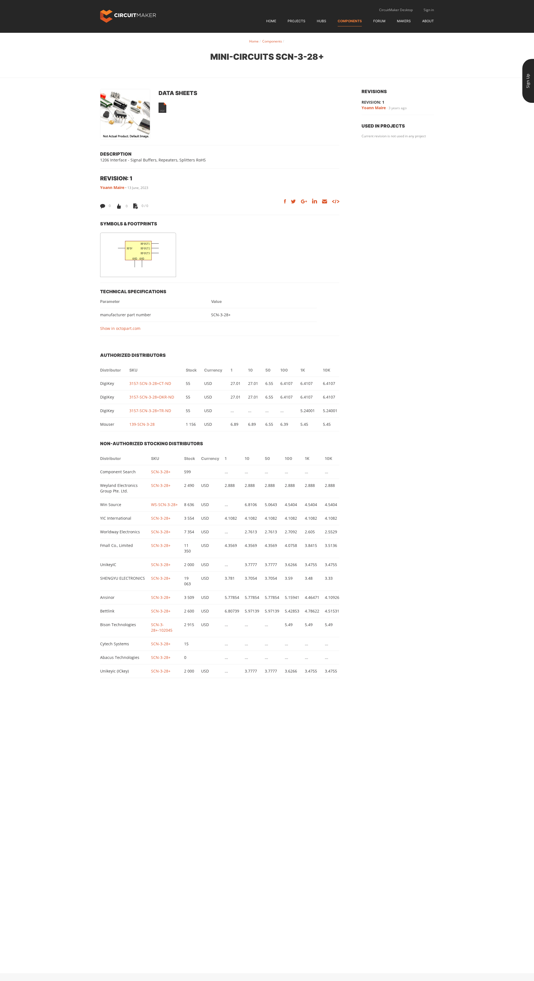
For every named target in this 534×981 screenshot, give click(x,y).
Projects (296, 21)
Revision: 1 (373, 102)
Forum (379, 21)
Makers (404, 21)
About (428, 21)
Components (350, 21)
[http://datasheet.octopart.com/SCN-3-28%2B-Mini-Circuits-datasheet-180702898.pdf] (162, 108)
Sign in (429, 10)
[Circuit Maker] (128, 15)
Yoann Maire (112, 187)
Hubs (321, 21)
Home (271, 21)
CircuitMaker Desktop (396, 10)
